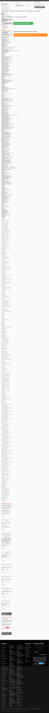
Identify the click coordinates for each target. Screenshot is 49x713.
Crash (3, 94)
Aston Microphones (5, 498)
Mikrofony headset (5, 147)
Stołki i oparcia (4, 361)
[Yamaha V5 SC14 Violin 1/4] (7, 577)
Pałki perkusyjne (5, 82)
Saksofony (3, 323)
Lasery (3, 186)
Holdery (3, 85)
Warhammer (4, 216)
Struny (3, 55)
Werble (3, 103)
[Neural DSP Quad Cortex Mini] (7, 553)
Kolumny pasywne (5, 132)
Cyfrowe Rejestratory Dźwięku (7, 177)
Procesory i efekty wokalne (7, 158)
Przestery (3, 12)
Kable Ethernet (4, 337)
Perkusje (3, 72)
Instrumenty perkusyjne (6, 73)
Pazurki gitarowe (5, 467)
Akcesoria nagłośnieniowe (6, 164)
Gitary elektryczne (5, 4)
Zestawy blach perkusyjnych (7, 98)
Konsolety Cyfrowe (5, 179)
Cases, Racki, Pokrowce (6, 364)
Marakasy (3, 79)
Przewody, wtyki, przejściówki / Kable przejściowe (5, 343)
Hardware (3, 104)
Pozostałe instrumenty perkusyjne (8, 124)
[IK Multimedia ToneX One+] (7, 520)
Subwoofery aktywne (5, 133)
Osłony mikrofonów (5, 151)
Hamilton (3, 369)
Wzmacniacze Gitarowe (6, 42)
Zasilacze (3, 27)
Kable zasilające (5, 489)
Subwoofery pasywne (5, 134)
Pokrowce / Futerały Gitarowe (7, 62)
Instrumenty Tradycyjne (6, 267)
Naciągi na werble (5, 121)
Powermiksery (4, 157)
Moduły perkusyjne (5, 116)
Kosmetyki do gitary (5, 473)
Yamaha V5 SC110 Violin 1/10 (5, 604)
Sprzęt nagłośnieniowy (6, 491)
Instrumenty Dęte (5, 296)
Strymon (26, 710)
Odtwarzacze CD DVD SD (6, 327)
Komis (3, 2)
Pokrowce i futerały (5, 87)
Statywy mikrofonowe (5, 154)
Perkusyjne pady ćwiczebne (7, 123)
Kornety (3, 316)
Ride (2, 96)
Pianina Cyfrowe (5, 202)
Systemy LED (4, 187)
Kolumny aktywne (5, 131)
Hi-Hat (3, 95)
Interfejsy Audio (4, 173)
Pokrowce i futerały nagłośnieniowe (8, 166)
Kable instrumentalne (5, 338)
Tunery (3, 21)
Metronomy (4, 86)
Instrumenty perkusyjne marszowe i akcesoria (10, 115)
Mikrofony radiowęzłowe (6, 377)
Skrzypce (3, 273)
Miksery (3, 139)
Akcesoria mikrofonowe (6, 149)
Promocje (3, 217)
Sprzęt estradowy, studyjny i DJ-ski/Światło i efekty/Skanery (7, 405)
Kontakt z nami (28, 651)
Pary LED (3, 189)
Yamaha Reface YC (6, 510)
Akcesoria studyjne (5, 181)
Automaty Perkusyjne (6, 207)
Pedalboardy (4, 26)
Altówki (3, 270)
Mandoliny (3, 293)
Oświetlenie (4, 185)
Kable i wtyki (4, 400)
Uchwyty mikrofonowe (6, 155)
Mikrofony (3, 141)
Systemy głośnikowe (5, 384)
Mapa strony (27, 661)
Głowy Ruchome (5, 192)
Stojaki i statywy (5, 358)
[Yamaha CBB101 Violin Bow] (7, 589)
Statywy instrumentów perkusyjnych (8, 88)
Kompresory (4, 28)
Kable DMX (4, 336)
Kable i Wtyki (4, 335)
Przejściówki (4, 345)
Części (3, 54)
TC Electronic (4, 392)
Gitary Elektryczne (5, 31)
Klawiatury (3, 174)
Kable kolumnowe (5, 165)
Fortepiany (3, 209)
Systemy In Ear (4, 163)
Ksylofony (3, 292)
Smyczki (3, 285)
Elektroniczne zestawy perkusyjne (8, 127)
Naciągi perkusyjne (5, 117)
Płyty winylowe (4, 349)
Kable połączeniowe (5, 488)
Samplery (3, 208)
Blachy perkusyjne (5, 90)
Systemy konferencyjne (6, 390)
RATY (26, 659)
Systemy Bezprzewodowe (6, 159)
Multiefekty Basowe (5, 24)
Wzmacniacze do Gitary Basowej (8, 48)
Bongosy (3, 75)
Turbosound (4, 395)
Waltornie (3, 318)
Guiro (3, 78)
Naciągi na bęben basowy (6, 119)
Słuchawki (3, 334)
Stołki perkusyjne (5, 112)
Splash (3, 97)
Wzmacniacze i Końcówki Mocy (7, 156)
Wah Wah (3, 18)
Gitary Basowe (4, 41)
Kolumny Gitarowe (5, 46)
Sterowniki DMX (4, 197)
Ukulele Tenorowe (5, 40)
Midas (3, 372)
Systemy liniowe (5, 138)
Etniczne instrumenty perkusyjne (8, 74)
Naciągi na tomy (5, 120)
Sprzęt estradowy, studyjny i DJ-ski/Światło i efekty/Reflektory (7, 412)
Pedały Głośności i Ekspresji (7, 19)
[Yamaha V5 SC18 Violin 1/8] (7, 565)
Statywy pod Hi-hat (5, 222)
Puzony (3, 313)
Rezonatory (4, 295)
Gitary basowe (4, 5)
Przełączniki (4, 20)
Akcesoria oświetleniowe (6, 196)
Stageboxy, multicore (5, 490)
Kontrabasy (4, 272)
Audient (3, 499)
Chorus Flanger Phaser (6, 16)
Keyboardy (3, 201)
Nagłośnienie (4, 128)
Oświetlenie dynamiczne (6, 190)
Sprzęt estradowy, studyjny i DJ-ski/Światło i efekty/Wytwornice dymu (7, 451)
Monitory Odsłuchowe (6, 178)
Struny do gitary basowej (6, 59)
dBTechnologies (4, 368)
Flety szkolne (4, 308)
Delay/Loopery (4, 13)
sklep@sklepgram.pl (43, 654)
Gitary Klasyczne (5, 32)
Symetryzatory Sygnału (6, 162)
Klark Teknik (4, 370)
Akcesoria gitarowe (5, 63)
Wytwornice (4, 497)
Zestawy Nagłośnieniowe (6, 136)
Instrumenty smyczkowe (6, 269)
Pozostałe (3, 283)
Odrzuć (37, 664)
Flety (2, 321)
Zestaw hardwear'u (5, 113)
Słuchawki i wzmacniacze (6, 182)
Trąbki (3, 315)
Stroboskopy (4, 193)
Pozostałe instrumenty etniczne (7, 80)
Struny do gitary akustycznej (7, 56)
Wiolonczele (4, 274)
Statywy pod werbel (5, 108)
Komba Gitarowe (5, 43)
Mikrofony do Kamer (5, 143)
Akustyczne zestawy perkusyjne (8, 126)
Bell (2, 92)
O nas (26, 657)
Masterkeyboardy (5, 205)
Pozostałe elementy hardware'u (7, 105)
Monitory (3, 135)
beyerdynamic (4, 500)
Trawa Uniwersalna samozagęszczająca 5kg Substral (11, 708)
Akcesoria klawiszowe (6, 215)
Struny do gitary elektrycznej (7, 57)
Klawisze (3, 200)
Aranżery (3, 204)
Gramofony (4, 326)
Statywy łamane (4, 110)
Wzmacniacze (4, 212)
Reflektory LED (4, 188)
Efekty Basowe (4, 25)
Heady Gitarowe (4, 44)
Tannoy (3, 391)
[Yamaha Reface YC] (6, 509)
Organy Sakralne (5, 210)
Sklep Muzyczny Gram (19, 710)
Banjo (3, 291)
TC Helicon (4, 393)
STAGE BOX (4, 170)
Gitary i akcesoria (5, 465)
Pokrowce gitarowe (5, 474)
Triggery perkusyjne (5, 89)
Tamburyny (4, 81)
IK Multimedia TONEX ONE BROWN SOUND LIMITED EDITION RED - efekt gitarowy (6, 540)
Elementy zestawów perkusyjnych (8, 100)
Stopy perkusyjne (5, 111)
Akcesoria (3, 29)
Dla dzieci (3, 365)
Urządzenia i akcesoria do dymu (7, 194)
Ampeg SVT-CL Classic (6, 624)
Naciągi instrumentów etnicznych (8, 118)
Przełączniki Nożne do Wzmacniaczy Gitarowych (11, 50)
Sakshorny (3, 314)
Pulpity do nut (4, 284)
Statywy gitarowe (5, 64)
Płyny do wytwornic (5, 495)
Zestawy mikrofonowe (6, 148)
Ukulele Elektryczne (5, 69)
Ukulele (3, 34)
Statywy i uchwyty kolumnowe (7, 169)
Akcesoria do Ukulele (5, 39)
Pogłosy (3, 17)
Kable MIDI (4, 487)
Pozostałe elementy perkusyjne (7, 101)
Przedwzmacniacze (5, 51)
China (3, 93)
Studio (3, 171)
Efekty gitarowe (4, 3)
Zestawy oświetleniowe (6, 195)
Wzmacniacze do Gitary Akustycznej (8, 47)
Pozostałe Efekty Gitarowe (6, 23)
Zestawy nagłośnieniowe (6, 161)
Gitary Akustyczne (5, 33)
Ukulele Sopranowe (5, 35)
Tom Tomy (3, 102)
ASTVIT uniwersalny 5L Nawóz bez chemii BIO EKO (32, 708)
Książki (3, 366)
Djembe (3, 77)
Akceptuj (41, 663)
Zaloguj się (4, 0)
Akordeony (3, 213)
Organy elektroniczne (5, 211)
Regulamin (27, 653)
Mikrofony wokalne (5, 142)
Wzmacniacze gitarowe (6, 6)
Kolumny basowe (5, 49)
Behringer (3, 367)
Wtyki (3, 346)
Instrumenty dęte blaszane (6, 311)
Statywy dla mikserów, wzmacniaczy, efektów (10, 167)
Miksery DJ (4, 329)
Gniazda (3, 485)
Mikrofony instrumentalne (6, 144)
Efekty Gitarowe (4, 11)
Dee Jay (3, 324)
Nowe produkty (7, 505)
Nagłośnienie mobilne (5, 140)
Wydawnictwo (4, 362)
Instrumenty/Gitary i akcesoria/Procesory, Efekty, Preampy (5, 429)
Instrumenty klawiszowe (6, 477)
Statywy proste (4, 109)
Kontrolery (3, 180)
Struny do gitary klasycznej (7, 58)
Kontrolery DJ (4, 328)
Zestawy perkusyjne (5, 125)
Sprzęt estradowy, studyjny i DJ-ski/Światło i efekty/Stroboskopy (7, 409)
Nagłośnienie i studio (5, 9)
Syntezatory (4, 203)
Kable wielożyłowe (5, 347)
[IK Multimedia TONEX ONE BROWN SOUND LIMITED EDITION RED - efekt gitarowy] (7, 535)
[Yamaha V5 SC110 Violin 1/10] (7, 601)
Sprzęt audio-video (5, 8)
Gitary (3, 10)
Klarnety (3, 312)
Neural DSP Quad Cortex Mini (5, 556)
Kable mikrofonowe (5, 150)
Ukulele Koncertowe (5, 36)
